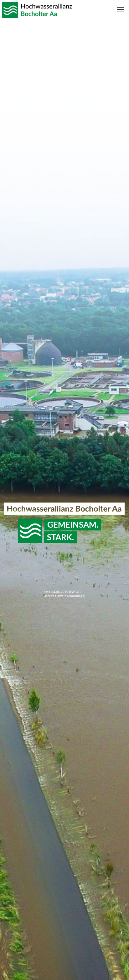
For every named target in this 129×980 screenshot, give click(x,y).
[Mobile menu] (120, 9)
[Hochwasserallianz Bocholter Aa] (36, 9)
